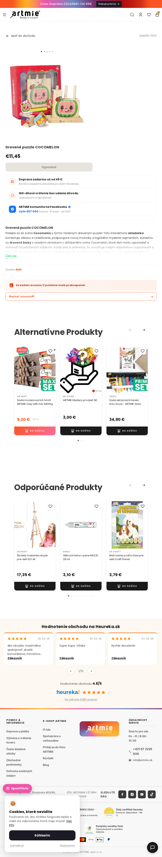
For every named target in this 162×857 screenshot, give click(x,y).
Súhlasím (42, 835)
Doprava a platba (17, 731)
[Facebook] (122, 794)
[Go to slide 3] (47, 51)
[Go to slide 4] (49, 51)
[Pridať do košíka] (35, 431)
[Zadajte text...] (132, 14)
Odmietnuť (17, 845)
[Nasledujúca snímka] (51, 369)
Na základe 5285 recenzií (81, 699)
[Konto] (140, 14)
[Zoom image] (47, 95)
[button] (78, 440)
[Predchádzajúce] (70, 671)
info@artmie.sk (143, 760)
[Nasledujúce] (91, 671)
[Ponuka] (4, 14)
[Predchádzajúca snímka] (18, 369)
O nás (47, 729)
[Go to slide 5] (52, 51)
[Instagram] (132, 794)
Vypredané (49, 167)
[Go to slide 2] (44, 51)
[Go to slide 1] (41, 51)
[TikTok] (152, 794)
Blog (46, 764)
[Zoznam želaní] (149, 15)
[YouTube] (142, 794)
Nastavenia (67, 845)
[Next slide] (144, 330)
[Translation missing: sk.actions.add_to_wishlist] (50, 351)
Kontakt (48, 758)
